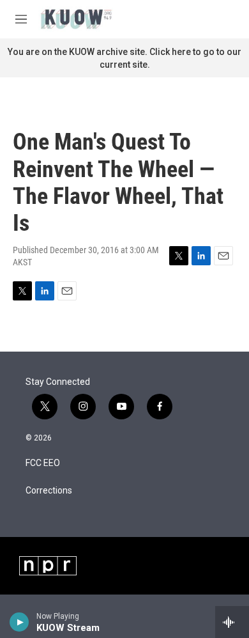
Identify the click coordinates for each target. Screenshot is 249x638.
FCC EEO (43, 463)
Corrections (49, 490)
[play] (19, 622)
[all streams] (232, 622)
